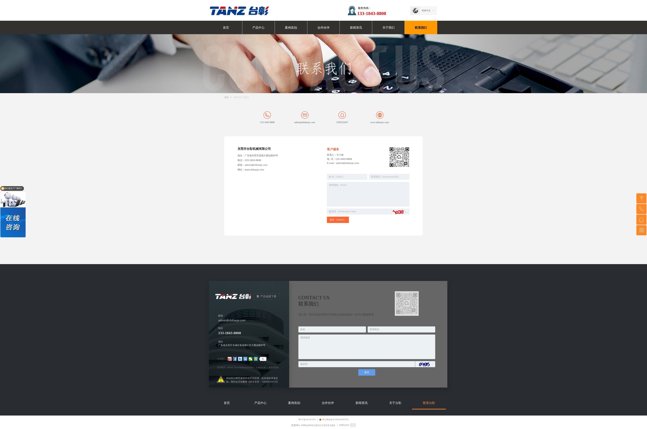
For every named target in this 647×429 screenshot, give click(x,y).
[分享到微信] (251, 359)
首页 (226, 97)
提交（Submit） (338, 219)
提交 (366, 372)
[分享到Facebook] (235, 359)
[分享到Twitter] (240, 359)
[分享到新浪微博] (230, 359)
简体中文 (426, 10)
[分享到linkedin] (245, 359)
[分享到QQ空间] (256, 359)
